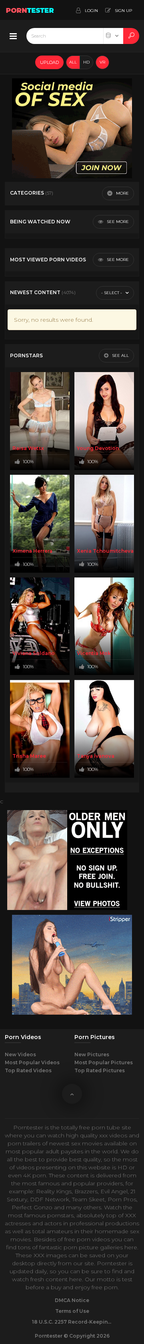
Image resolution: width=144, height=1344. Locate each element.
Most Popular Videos (32, 1062)
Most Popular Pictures (103, 1062)
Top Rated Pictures (99, 1070)
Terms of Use (72, 1311)
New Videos (20, 1054)
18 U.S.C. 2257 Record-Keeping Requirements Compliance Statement (72, 1322)
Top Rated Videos (28, 1070)
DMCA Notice (72, 1300)
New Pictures (91, 1054)
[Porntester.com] (30, 10)
